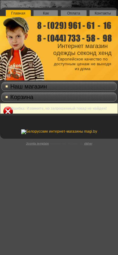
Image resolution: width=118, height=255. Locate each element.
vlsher (88, 143)
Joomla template (37, 143)
